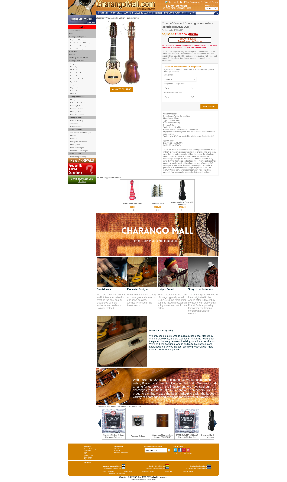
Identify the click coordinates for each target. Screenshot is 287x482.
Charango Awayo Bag (132, 203)
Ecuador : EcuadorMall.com (198, 466)
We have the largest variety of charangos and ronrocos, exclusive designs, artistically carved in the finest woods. (141, 300)
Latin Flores (128, 471)
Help (85, 452)
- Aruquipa (73, 64)
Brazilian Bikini (188, 471)
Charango (100, 18)
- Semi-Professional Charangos (80, 43)
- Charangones (74, 145)
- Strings (72, 100)
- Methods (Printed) (76, 121)
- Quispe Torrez (74, 91)
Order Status (88, 457)
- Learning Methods (76, 106)
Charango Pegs (157, 203)
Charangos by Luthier (115, 18)
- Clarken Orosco (75, 70)
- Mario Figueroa (75, 67)
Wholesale (117, 450)
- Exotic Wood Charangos (78, 151)
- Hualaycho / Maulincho (78, 142)
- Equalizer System (76, 109)
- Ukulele (72, 136)
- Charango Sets (75, 112)
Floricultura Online (148, 471)
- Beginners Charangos (77, 40)
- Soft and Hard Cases (77, 103)
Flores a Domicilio (108, 471)
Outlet (70, 34)
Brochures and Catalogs (121, 452)
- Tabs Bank (73, 124)
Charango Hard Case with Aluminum (182, 203)
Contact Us (87, 450)
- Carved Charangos (76, 148)
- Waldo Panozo (75, 94)
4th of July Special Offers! (78, 58)
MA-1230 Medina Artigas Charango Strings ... (113, 436)
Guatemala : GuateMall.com (113, 468)
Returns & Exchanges (90, 449)
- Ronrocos (73, 139)
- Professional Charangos (78, 46)
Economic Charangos (76, 31)
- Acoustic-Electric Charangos (80, 133)
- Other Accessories (76, 115)
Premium (71, 55)
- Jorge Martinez (75, 85)
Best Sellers (73, 52)
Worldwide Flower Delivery (117, 474)
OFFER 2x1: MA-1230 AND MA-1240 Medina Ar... (187, 436)
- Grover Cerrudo (75, 73)
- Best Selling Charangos (78, 157)
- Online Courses (75, 127)
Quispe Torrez (133, 18)
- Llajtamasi (73, 88)
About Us (117, 449)
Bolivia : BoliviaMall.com (157, 466)
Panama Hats (168, 471)
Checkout (204, 2)
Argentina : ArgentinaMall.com (112, 466)
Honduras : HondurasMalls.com (155, 468)
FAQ (85, 454)
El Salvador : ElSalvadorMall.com (196, 468)
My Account (213, 2)
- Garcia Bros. (74, 76)
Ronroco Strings (138, 436)
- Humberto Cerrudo (76, 79)
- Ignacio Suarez (75, 82)
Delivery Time (88, 455)
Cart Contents (195, 2)
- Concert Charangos (76, 49)
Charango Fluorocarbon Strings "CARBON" (162, 436)
